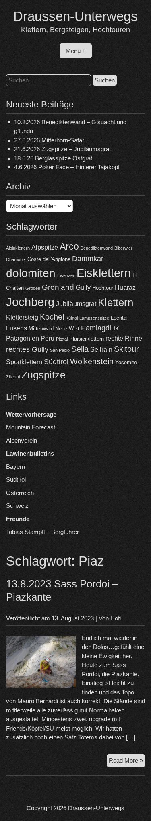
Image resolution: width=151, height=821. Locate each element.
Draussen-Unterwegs (75, 16)
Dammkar (87, 259)
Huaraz (125, 287)
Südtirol (56, 362)
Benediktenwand (97, 248)
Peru (47, 338)
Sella (80, 349)
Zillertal (13, 376)
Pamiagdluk (100, 328)
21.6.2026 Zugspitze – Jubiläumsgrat (62, 149)
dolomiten (31, 273)
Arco (69, 246)
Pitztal (62, 339)
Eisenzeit (66, 275)
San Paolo (60, 350)
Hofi (115, 618)
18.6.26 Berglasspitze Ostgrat (53, 158)
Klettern (115, 302)
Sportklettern (24, 362)
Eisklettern (104, 272)
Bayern (15, 466)
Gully (83, 287)
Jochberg (30, 301)
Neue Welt (67, 329)
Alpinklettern (18, 248)
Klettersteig (22, 317)
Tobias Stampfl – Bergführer (42, 531)
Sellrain (101, 349)
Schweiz (17, 505)
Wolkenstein (92, 361)
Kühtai (72, 318)
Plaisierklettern (86, 339)
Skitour (126, 349)
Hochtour (102, 288)
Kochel (52, 316)
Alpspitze (44, 247)
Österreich (20, 492)
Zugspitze (43, 374)
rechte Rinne (123, 338)
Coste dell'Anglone (48, 259)
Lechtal (119, 318)
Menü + (76, 50)
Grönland (58, 287)
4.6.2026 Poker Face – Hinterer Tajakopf (67, 167)
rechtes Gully (27, 349)
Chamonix (16, 259)
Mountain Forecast (30, 427)
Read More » (127, 762)
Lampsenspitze (94, 318)
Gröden (32, 288)
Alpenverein (21, 440)
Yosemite (126, 362)
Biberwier (123, 248)
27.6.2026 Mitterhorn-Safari (49, 140)
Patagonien (22, 338)
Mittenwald (41, 329)
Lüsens (16, 328)
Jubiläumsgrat (76, 303)
